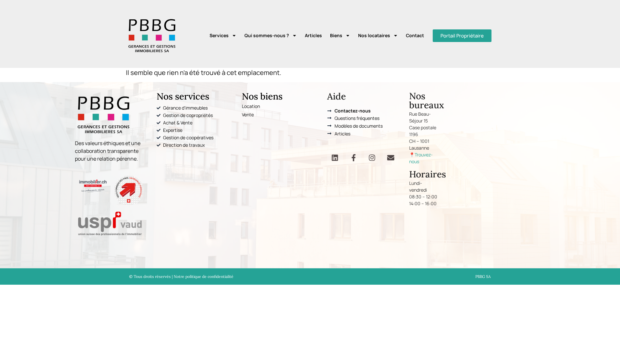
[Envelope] (390, 157)
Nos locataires (374, 35)
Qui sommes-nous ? (266, 35)
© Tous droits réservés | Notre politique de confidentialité (181, 276)
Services (219, 35)
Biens (336, 35)
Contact (415, 35)
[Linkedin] (335, 157)
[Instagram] (372, 157)
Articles (313, 35)
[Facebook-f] (353, 157)
